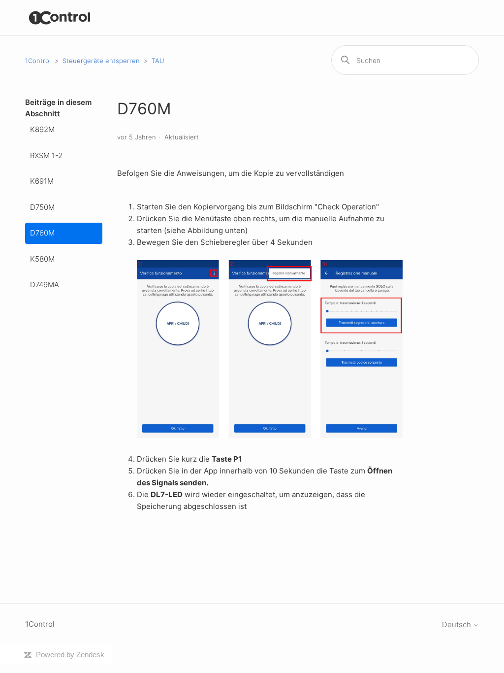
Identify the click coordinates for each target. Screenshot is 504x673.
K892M (42, 129)
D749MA (44, 284)
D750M (42, 207)
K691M (42, 181)
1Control (38, 61)
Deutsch (457, 624)
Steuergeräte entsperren (101, 61)
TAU (158, 61)
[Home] (59, 17)
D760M (42, 232)
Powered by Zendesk (70, 654)
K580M (42, 259)
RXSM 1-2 (46, 155)
